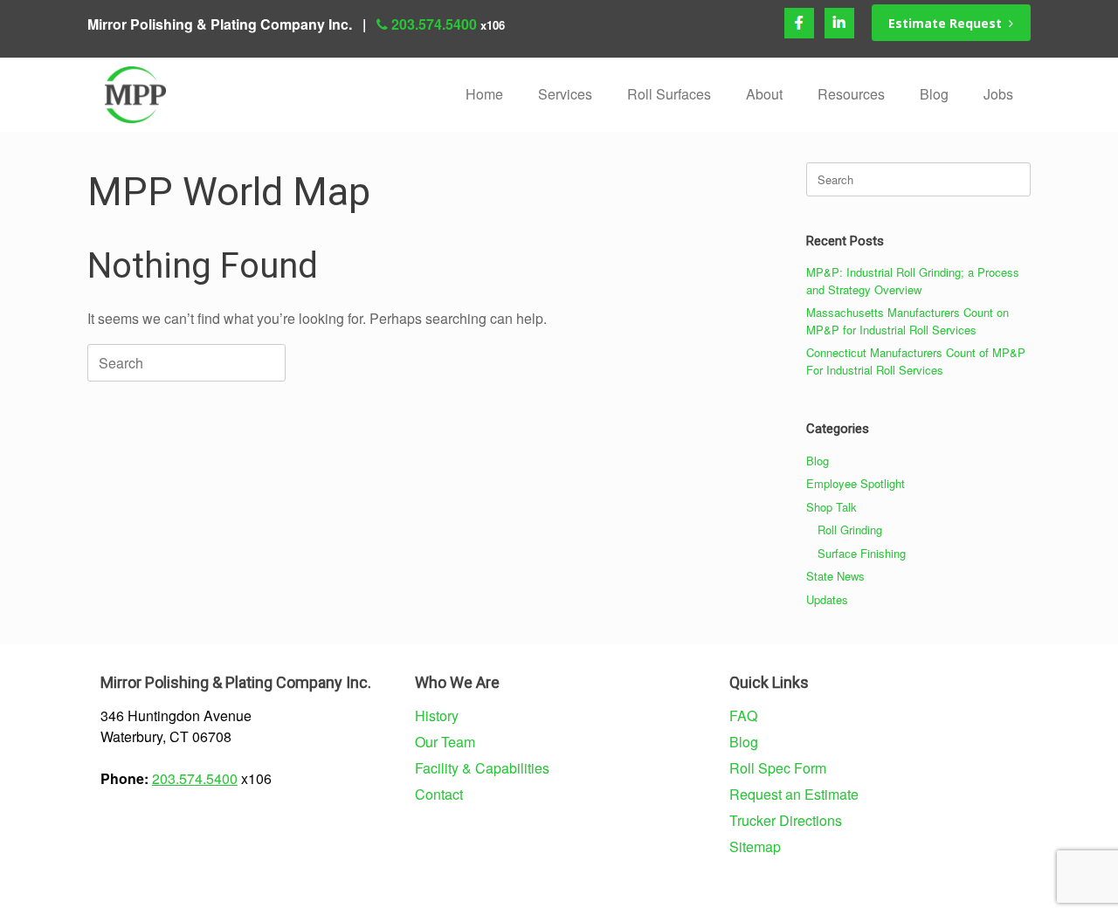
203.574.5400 (434, 24)
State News (835, 576)
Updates (827, 599)
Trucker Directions (785, 820)
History (437, 715)
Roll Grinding (850, 529)
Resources (851, 94)
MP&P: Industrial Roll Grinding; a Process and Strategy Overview (912, 281)
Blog (934, 94)
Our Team (445, 742)
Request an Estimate (794, 794)
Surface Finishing (862, 553)
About (764, 94)
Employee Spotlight (855, 483)
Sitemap (755, 846)
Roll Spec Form (777, 768)
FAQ (743, 715)
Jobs (998, 94)
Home (484, 94)
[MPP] (135, 94)
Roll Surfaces (669, 94)
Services (565, 94)
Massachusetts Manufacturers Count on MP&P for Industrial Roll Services (907, 321)
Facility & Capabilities (482, 768)
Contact (439, 794)
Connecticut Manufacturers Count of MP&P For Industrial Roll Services (915, 361)
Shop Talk (831, 507)
